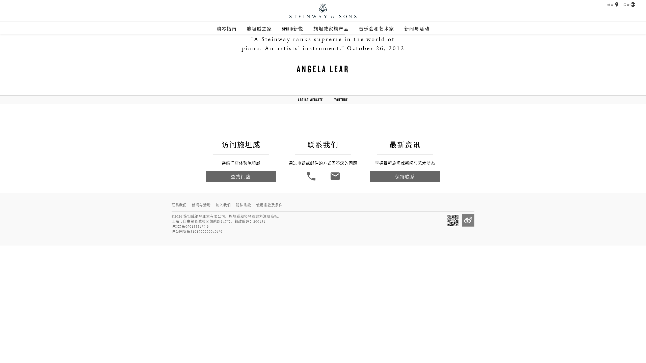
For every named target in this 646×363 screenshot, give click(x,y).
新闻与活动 (416, 29)
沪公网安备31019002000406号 (197, 231)
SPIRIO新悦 (292, 29)
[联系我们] (335, 180)
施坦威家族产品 (331, 29)
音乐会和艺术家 (376, 29)
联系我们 (179, 205)
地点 (610, 5)
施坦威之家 (259, 29)
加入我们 (223, 205)
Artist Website (310, 99)
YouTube (341, 99)
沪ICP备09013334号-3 (190, 226)
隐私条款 (243, 205)
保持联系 (405, 176)
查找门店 (241, 176)
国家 (627, 5)
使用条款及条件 (269, 205)
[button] (617, 4)
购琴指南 (227, 29)
